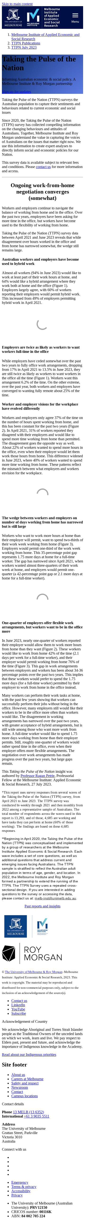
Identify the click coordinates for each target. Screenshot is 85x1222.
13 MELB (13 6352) (28, 1112)
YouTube (18, 1009)
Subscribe (18, 1013)
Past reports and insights (42, 906)
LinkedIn (18, 1005)
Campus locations (24, 1096)
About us (18, 1075)
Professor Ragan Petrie (38, 776)
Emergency (19, 1182)
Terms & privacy (23, 1187)
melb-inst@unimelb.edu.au (55, 898)
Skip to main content (17, 4)
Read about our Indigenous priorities (29, 1055)
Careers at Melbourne (27, 1079)
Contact (17, 1092)
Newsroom (19, 1087)
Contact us (19, 1001)
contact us (43, 167)
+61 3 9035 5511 (36, 1116)
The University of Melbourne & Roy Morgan (33, 972)
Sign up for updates (16, 92)
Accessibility (20, 1191)
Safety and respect (24, 1083)
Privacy (17, 1195)
